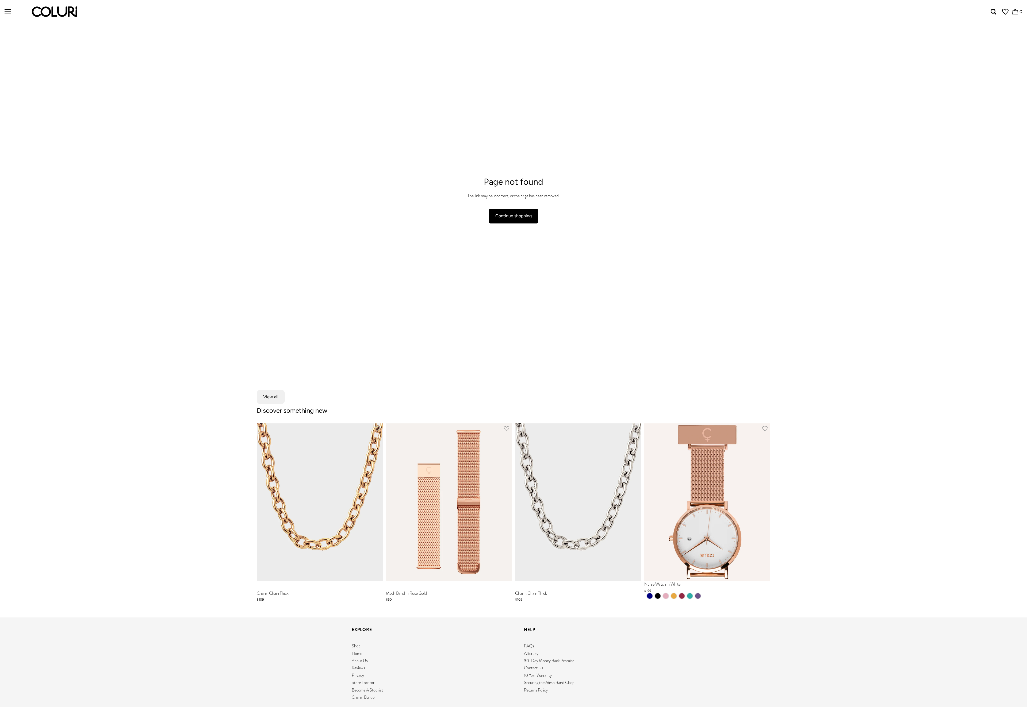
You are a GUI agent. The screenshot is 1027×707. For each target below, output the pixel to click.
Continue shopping (513, 215)
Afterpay (531, 653)
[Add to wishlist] (377, 430)
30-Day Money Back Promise (549, 661)
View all (270, 396)
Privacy (358, 675)
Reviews (358, 668)
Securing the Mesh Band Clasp (549, 682)
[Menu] (8, 12)
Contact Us (533, 668)
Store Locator (363, 682)
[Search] (993, 12)
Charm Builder (364, 697)
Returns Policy (536, 690)
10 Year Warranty (538, 675)
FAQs (529, 646)
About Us (360, 661)
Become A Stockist (367, 690)
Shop (356, 646)
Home (357, 653)
